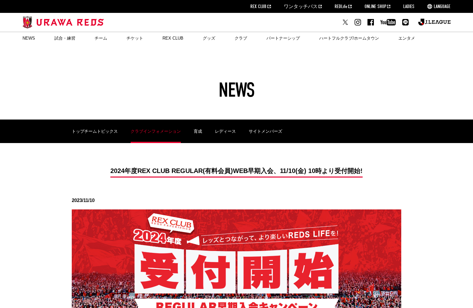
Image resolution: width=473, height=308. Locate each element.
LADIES (408, 6)
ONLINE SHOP (375, 6)
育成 (198, 131)
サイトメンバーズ (265, 131)
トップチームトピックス (95, 131)
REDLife (341, 6)
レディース (225, 131)
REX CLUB (258, 6)
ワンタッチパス (301, 6)
